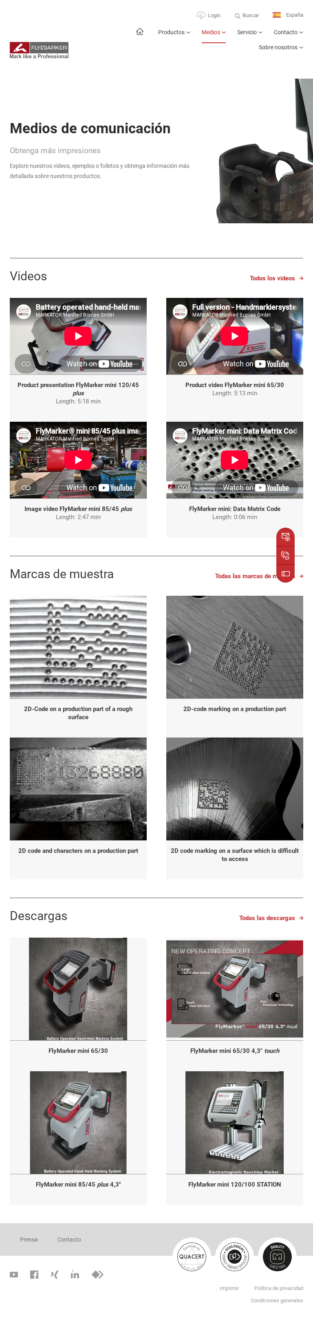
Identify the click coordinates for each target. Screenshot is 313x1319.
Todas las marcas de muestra (255, 576)
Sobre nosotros (278, 47)
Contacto (286, 32)
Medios (211, 32)
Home (139, 35)
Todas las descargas (267, 918)
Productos (171, 32)
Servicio (247, 32)
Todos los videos (272, 278)
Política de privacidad (278, 1288)
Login (214, 15)
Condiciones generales (277, 1300)
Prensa (29, 1239)
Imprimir (229, 1288)
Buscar (250, 15)
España (294, 15)
